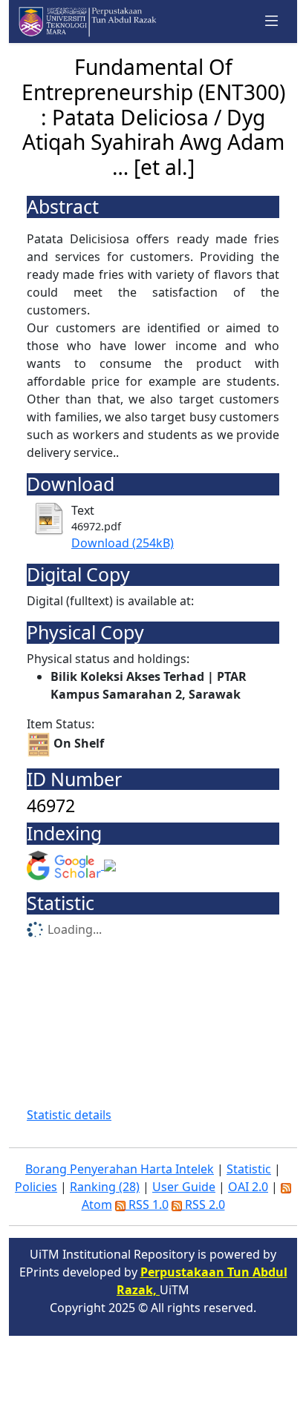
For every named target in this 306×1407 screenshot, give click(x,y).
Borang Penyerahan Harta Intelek (119, 1169)
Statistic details (69, 1115)
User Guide (183, 1187)
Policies (36, 1187)
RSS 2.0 (203, 1204)
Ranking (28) (105, 1187)
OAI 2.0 (248, 1187)
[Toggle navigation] (271, 21)
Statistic (249, 1169)
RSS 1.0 (147, 1204)
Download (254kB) (122, 543)
